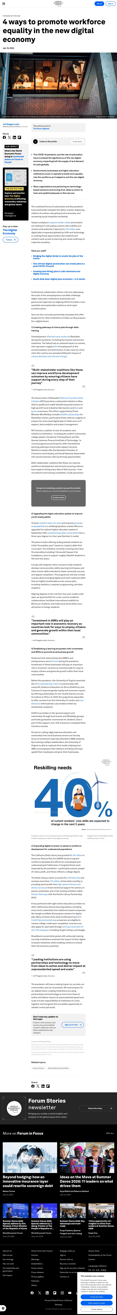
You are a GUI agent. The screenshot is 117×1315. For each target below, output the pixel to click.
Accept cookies (58, 497)
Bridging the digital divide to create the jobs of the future (58, 257)
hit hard (54, 661)
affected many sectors (57, 336)
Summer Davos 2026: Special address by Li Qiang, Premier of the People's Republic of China (41, 1226)
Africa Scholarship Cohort (47, 684)
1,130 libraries (73, 878)
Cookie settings (96, 1309)
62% (55, 346)
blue (76, 408)
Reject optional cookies (96, 1303)
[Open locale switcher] (3, 1308)
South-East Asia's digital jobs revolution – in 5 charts (59, 279)
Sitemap (58, 1305)
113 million (55, 881)
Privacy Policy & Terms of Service (58, 1300)
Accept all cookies (96, 1297)
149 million (70, 229)
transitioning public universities (63, 533)
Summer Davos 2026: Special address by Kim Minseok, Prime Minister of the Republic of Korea (15, 1225)
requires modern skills (59, 222)
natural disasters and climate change (49, 356)
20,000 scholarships (70, 414)
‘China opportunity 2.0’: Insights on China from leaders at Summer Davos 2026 (101, 1225)
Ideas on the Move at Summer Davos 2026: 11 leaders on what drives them (86, 1181)
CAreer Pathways (39, 894)
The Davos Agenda (41, 128)
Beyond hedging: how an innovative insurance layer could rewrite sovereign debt (28, 1181)
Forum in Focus (11, 16)
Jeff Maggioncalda (11, 124)
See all (110, 1133)
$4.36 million (76, 855)
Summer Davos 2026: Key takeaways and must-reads (72, 1223)
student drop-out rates (50, 523)
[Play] (35, 141)
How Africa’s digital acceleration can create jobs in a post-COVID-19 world (59, 264)
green (34, 411)
